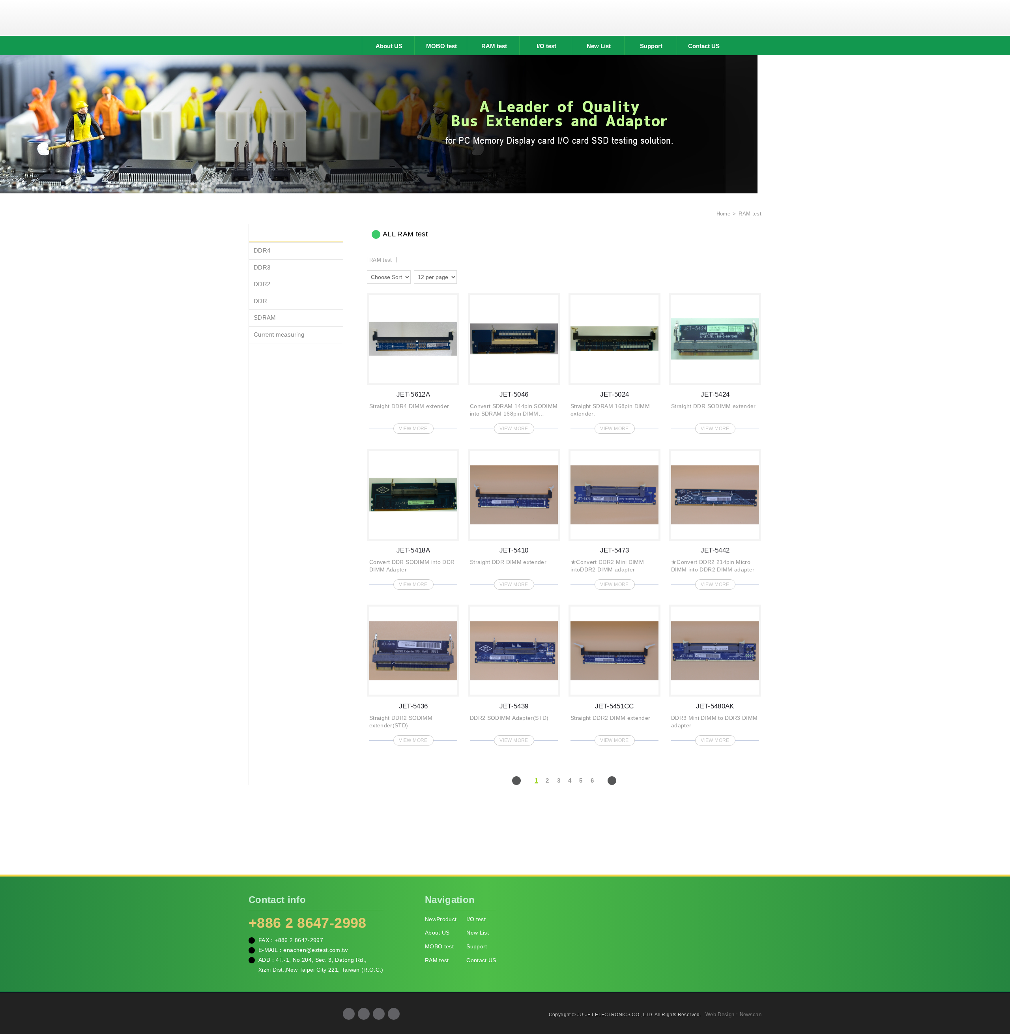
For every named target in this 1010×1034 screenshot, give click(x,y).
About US (389, 46)
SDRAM (265, 317)
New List (599, 46)
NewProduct (441, 919)
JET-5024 (614, 361)
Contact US (704, 46)
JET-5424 (715, 361)
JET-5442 (715, 517)
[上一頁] (516, 780)
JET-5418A (413, 517)
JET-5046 (514, 361)
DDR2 (262, 284)
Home (722, 214)
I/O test (546, 46)
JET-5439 (514, 673)
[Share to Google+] (364, 1014)
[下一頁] (612, 780)
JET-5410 (514, 517)
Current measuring (279, 334)
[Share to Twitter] (379, 1014)
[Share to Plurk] (394, 1014)
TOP (994, 992)
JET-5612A (413, 361)
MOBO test (441, 46)
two (464, 276)
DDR (260, 301)
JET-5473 (614, 517)
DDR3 (262, 267)
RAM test (494, 46)
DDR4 (262, 250)
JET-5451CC (614, 673)
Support (651, 46)
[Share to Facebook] (349, 1014)
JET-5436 (413, 673)
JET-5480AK (715, 673)
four (476, 276)
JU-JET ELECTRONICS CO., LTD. (505, 18)
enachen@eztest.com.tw (315, 950)
